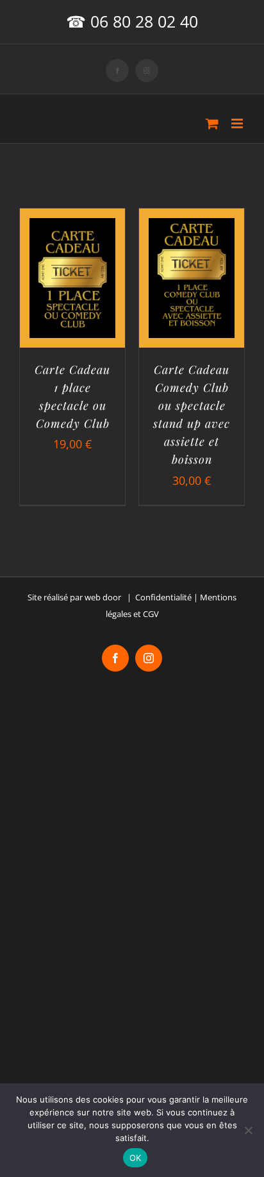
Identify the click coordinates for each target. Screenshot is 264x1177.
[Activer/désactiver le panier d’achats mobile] (212, 123)
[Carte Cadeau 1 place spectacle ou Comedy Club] (72, 227)
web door (103, 597)
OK (135, 1158)
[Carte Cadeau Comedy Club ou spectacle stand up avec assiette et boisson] (192, 227)
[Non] (248, 1130)
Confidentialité (163, 597)
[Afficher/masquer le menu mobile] (238, 123)
